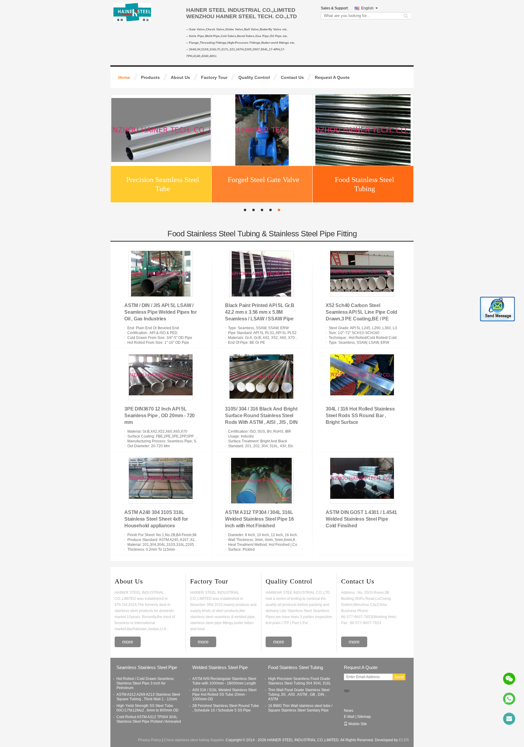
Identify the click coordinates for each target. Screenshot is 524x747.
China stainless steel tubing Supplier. (195, 740)
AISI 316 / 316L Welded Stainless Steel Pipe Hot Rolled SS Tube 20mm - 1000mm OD (224, 694)
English (367, 8)
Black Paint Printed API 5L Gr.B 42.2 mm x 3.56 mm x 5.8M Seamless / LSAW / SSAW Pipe (259, 312)
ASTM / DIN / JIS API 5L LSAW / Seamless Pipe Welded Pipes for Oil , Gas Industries (160, 312)
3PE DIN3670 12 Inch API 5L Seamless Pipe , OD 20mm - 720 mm (159, 415)
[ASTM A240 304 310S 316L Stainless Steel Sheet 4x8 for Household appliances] (161, 481)
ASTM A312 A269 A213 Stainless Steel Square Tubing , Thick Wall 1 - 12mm (148, 696)
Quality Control (254, 77)
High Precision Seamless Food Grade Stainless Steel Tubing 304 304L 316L (299, 681)
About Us (180, 77)
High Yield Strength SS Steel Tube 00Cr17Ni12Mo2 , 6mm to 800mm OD (147, 708)
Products (150, 77)
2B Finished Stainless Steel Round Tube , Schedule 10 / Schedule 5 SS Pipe (225, 708)
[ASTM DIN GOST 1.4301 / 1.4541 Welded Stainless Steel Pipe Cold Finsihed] (362, 481)
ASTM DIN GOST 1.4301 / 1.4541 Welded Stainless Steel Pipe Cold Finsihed (361, 519)
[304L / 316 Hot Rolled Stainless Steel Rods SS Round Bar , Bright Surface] (362, 377)
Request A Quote (332, 77)
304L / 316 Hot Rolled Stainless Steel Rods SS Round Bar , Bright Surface (360, 415)
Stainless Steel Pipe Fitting (263, 186)
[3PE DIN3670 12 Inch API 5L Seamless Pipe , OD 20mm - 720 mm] (161, 377)
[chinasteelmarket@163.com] (509, 719)
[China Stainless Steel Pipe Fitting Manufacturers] (262, 132)
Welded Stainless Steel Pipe (220, 667)
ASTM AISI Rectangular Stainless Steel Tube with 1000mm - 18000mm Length (224, 681)
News (348, 710)
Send (399, 677)
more (127, 641)
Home (124, 77)
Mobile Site (357, 724)
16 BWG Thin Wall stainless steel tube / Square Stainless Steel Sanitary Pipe (300, 708)
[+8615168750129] (509, 699)
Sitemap (364, 717)
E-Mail (349, 717)
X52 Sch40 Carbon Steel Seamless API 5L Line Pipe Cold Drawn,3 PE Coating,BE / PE (361, 312)
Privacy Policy (149, 740)
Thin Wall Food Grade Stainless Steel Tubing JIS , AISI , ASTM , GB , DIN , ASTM (299, 694)
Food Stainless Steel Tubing (162, 186)
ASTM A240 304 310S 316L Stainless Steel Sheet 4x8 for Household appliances (156, 519)
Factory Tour (214, 77)
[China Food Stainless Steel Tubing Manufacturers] (161, 132)
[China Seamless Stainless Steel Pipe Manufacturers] (363, 132)
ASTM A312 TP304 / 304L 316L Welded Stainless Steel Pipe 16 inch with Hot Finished (259, 519)
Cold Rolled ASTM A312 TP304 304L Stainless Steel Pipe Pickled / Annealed (148, 719)
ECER (404, 740)
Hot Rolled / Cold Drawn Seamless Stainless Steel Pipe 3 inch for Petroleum (145, 683)
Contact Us (292, 77)
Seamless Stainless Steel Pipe (365, 186)
